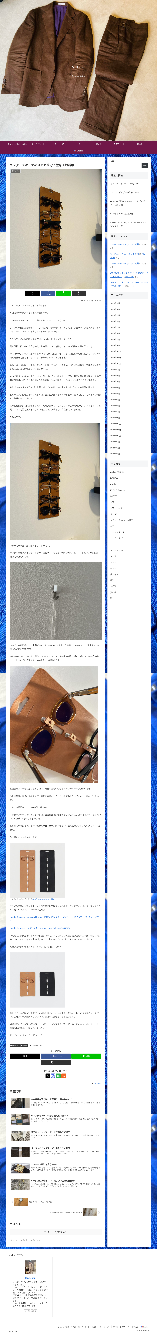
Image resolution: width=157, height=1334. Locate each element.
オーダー (107, 1327)
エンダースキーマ (36, 1045)
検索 (112, 161)
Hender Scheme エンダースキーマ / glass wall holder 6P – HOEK (40, 928)
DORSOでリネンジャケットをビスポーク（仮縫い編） (128, 203)
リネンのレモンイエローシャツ (124, 184)
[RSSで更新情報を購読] (63, 1076)
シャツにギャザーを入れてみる (124, 192)
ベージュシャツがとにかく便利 (124, 244)
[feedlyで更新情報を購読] (58, 1076)
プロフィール (125, 1327)
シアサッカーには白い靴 (121, 214)
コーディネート (83, 1327)
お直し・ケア (96, 1327)
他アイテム (15, 1045)
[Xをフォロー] (48, 1076)
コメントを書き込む (56, 1232)
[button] (79, 293)
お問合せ (135, 1327)
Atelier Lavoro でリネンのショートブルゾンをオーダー (128, 224)
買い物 (25, 1045)
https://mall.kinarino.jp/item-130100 (43, 899)
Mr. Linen (129, 277)
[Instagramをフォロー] (53, 1076)
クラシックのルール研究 (67, 1327)
